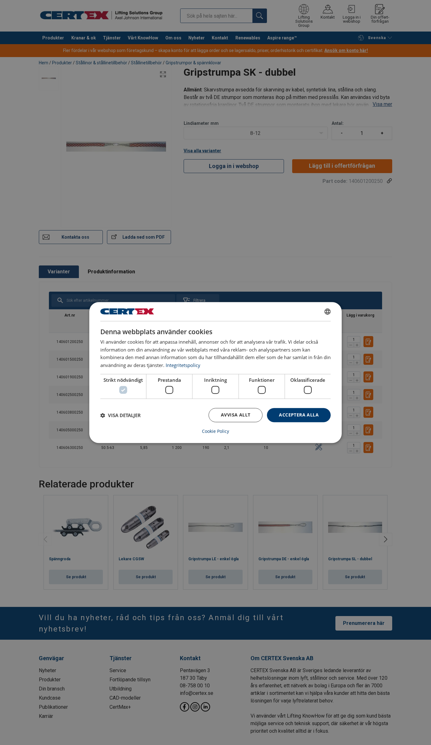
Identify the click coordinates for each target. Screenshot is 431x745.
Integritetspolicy (183, 365)
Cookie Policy (215, 431)
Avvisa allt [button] (235, 415)
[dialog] (215, 372)
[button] (120, 415)
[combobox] (327, 311)
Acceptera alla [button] (299, 415)
